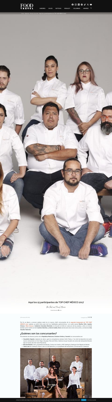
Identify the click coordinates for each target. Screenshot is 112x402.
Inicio (22, 13)
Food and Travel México (57, 307)
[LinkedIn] (79, 5)
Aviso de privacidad (91, 400)
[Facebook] (73, 5)
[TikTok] (85, 5)
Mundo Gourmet (34, 13)
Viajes (50, 8)
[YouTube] (91, 5)
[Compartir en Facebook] (90, 317)
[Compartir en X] (88, 317)
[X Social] (88, 5)
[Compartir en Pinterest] (91, 317)
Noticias (58, 8)
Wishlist (67, 8)
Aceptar (84, 400)
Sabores (42, 8)
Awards (85, 8)
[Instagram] (76, 5)
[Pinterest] (82, 5)
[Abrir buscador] (91, 8)
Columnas (76, 8)
